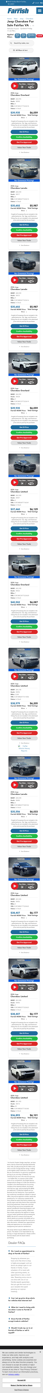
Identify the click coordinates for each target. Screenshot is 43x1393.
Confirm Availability (24, 137)
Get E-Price (24, 132)
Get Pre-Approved (24, 142)
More (23, 117)
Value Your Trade (24, 147)
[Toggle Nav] (39, 10)
